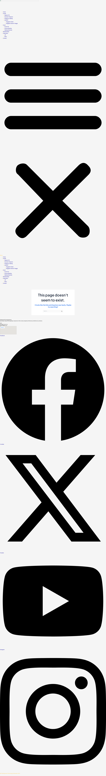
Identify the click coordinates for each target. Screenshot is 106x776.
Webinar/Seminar (8, 30)
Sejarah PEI (7, 15)
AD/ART (6, 20)
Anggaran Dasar (9, 21)
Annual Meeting (8, 28)
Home (4, 11)
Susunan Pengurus (8, 16)
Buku (5, 36)
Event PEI (6, 26)
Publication (5, 33)
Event (4, 25)
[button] (53, 148)
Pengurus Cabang (8, 18)
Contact (5, 38)
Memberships (6, 31)
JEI (5, 35)
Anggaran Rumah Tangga (12, 23)
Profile (4, 13)
